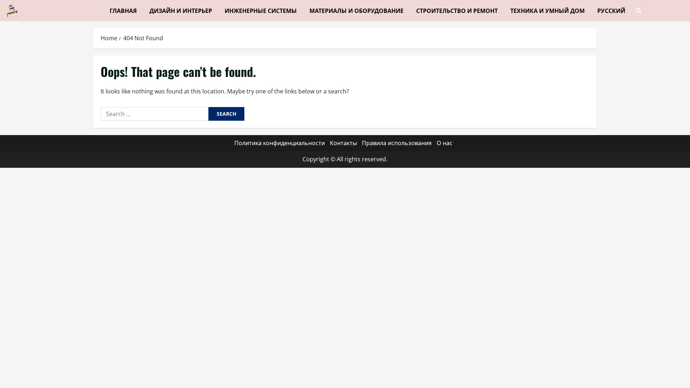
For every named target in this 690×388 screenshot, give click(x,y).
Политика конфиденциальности (279, 143)
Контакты (343, 143)
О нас (444, 143)
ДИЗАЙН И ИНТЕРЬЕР (181, 10)
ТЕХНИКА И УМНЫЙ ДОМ (547, 10)
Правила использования (397, 143)
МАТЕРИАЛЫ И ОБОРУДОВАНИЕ (356, 10)
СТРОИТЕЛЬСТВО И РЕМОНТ (457, 10)
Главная (123, 10)
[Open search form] (638, 11)
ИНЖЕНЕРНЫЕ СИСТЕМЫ (261, 10)
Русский (611, 10)
